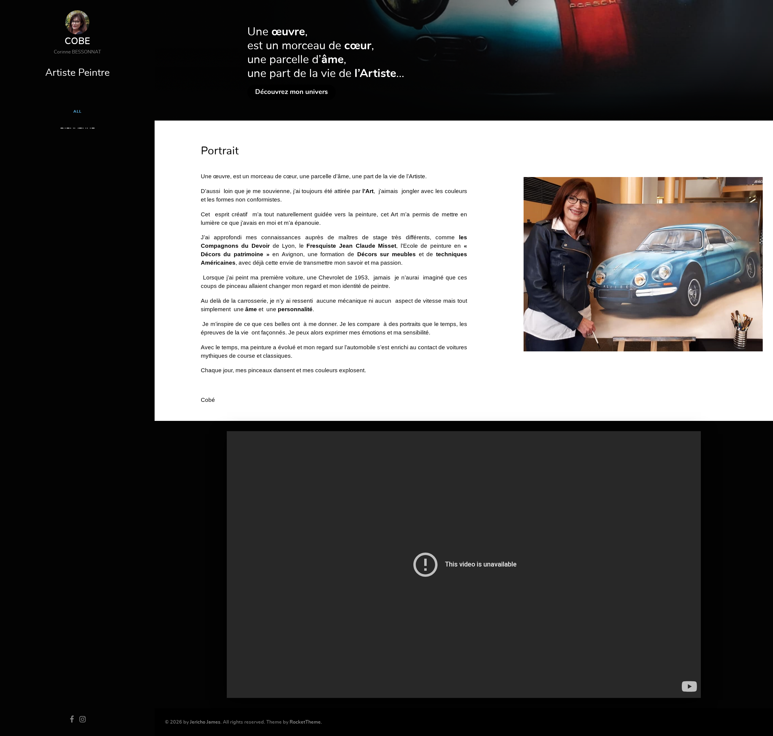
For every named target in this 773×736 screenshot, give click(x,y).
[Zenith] (643, 262)
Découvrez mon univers (291, 92)
